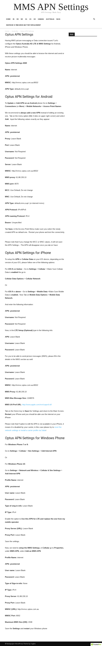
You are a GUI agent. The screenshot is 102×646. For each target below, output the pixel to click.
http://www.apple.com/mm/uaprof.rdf (36, 404)
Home (8, 19)
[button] (94, 19)
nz (22, 19)
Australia (50, 19)
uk (35, 19)
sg (26, 19)
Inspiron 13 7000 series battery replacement (23, 25)
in (13, 19)
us (30, 19)
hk (18, 19)
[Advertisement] (83, 57)
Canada (41, 19)
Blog (58, 19)
